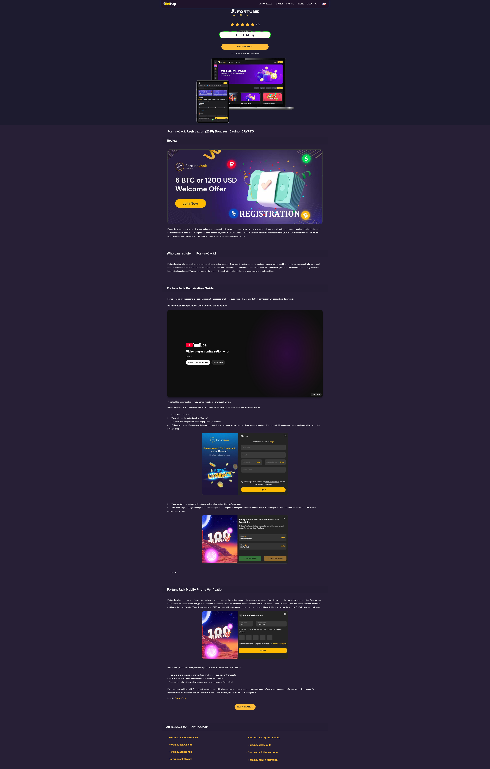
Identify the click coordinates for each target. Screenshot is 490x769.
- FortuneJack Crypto (179, 760)
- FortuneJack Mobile (259, 746)
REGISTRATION (245, 48)
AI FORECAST (266, 4)
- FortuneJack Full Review (182, 738)
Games (280, 4)
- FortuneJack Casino (180, 746)
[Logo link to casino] (245, 15)
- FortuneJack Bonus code (262, 753)
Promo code (245, 32)
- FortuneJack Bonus (179, 753)
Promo (300, 4)
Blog (310, 4)
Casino (290, 4)
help (244, 55)
